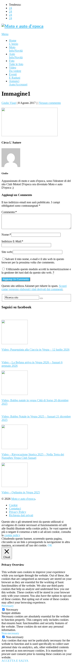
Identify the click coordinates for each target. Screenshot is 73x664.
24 (10, 8)
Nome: (6, 234)
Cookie (13, 505)
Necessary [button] (7, 605)
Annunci (18, 82)
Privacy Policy (17, 512)
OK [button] (50, 545)
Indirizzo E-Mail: (12, 241)
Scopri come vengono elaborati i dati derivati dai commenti (34, 287)
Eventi (14, 76)
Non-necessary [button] (10, 633)
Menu (4, 34)
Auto (16, 55)
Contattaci (15, 508)
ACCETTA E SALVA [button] (14, 660)
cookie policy (12, 535)
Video (15, 69)
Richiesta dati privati (21, 515)
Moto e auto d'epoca (23, 498)
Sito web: (7, 251)
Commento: (9, 212)
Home (13, 42)
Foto (16, 62)
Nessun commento (50, 102)
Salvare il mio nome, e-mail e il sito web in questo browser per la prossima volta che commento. (32, 260)
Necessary (12, 609)
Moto (16, 49)
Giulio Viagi (8, 102)
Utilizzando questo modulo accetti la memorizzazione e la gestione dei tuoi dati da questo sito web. (36, 271)
